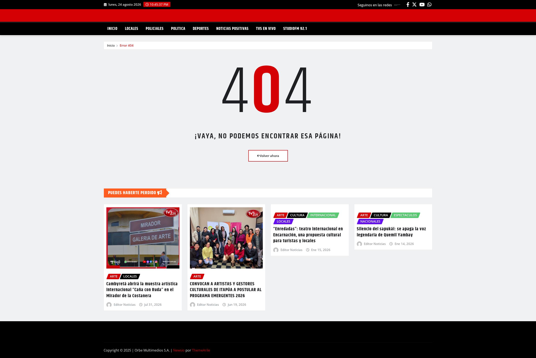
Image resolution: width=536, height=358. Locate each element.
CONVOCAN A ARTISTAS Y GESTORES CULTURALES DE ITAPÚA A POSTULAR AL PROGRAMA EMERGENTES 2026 (226, 289)
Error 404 (127, 45)
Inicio (111, 45)
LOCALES (131, 29)
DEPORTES (201, 29)
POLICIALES (155, 29)
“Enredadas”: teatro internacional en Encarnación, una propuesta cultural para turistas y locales (308, 235)
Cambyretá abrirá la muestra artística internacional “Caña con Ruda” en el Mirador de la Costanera (142, 289)
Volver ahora (269, 156)
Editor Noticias (124, 304)
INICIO (112, 29)
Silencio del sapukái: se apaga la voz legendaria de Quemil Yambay (391, 232)
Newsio (179, 350)
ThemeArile (201, 350)
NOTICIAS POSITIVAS (232, 29)
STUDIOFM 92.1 (295, 29)
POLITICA (178, 29)
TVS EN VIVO (266, 29)
